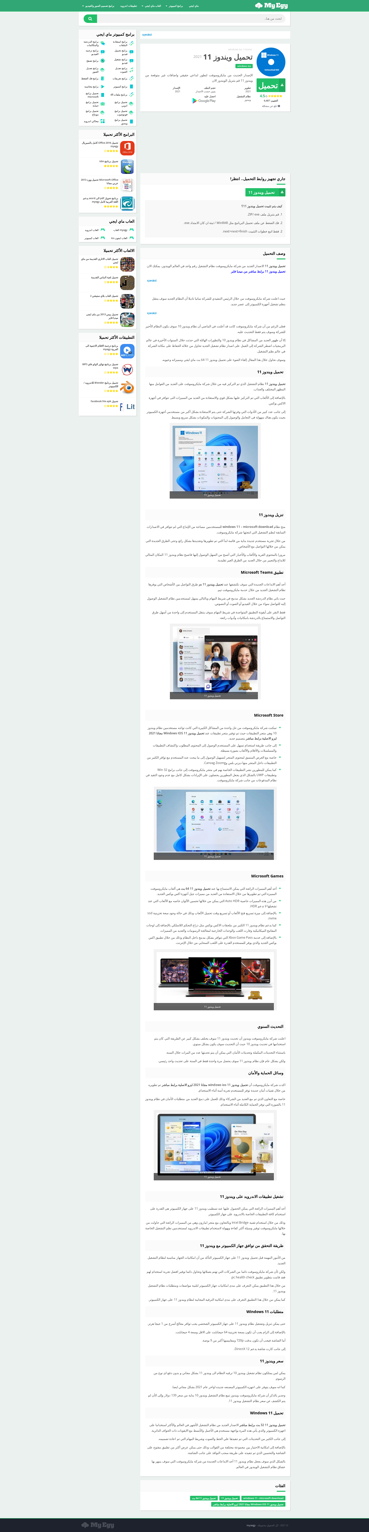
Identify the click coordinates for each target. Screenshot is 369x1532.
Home (248, 49)
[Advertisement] (215, 142)
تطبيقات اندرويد (128, 6)
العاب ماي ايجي (153, 6)
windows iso (235, 49)
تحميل (268, 85)
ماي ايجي (194, 6)
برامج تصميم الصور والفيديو (100, 6)
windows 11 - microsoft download (263, 1498)
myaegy (251, 1525)
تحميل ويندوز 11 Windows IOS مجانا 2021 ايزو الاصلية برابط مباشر (248, 1504)
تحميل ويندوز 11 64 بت (204, 1498)
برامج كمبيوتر (176, 6)
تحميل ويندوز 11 (261, 192)
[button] (90, 18)
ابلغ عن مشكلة (270, 106)
